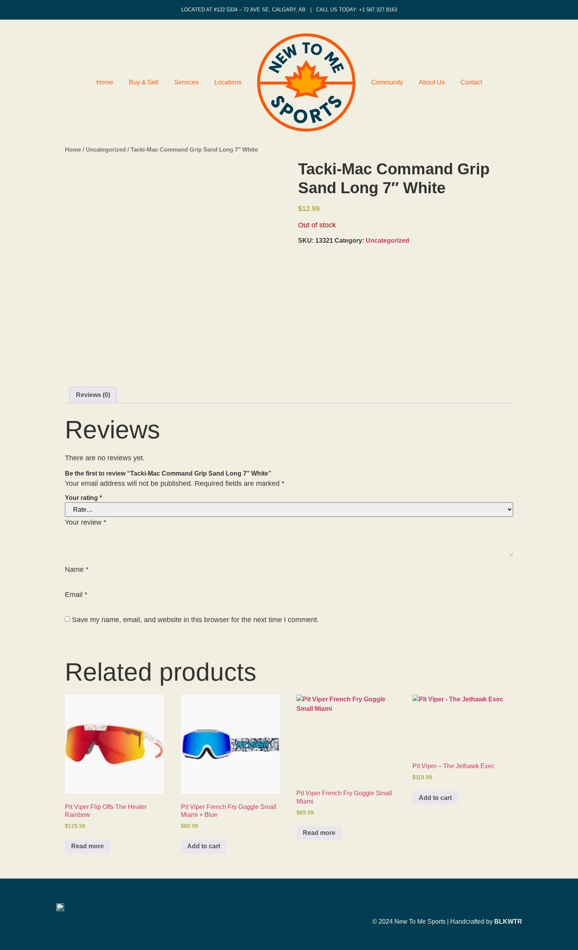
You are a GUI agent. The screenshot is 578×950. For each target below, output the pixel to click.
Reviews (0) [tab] (93, 395)
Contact (471, 82)
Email (76, 594)
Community (387, 82)
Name (76, 569)
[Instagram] (518, 905)
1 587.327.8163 (379, 10)
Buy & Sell (143, 82)
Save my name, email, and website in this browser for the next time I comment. (195, 619)
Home (104, 82)
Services (186, 82)
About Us (432, 82)
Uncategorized (106, 149)
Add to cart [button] (203, 846)
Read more (87, 846)
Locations (227, 82)
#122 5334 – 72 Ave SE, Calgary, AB (260, 10)
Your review (85, 522)
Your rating (83, 498)
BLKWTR (508, 921)
